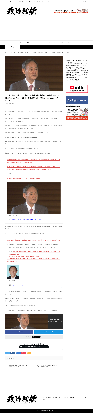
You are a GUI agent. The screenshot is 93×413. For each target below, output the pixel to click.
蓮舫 (67, 78)
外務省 (81, 65)
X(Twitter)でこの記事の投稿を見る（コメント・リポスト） (34, 346)
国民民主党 (70, 65)
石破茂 (86, 72)
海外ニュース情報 (53, 397)
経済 (78, 75)
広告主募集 (66, 397)
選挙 (73, 77)
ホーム (6, 1)
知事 (83, 72)
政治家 (69, 70)
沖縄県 (73, 72)
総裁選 (80, 75)
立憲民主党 (71, 74)
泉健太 (75, 72)
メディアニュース (23, 1)
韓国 (86, 77)
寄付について (46, 1)
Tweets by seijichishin (71, 105)
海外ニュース (32, 1)
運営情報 (72, 397)
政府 (82, 68)
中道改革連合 (70, 63)
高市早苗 (72, 80)
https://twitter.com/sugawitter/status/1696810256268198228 (27, 285)
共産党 (84, 63)
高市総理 (77, 80)
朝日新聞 (83, 70)
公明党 (80, 63)
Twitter (69, 60)
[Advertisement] (46, 29)
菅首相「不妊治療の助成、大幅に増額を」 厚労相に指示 (27, 219)
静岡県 (83, 77)
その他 (38, 1)
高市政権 (68, 80)
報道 (74, 65)
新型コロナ (77, 70)
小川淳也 (73, 68)
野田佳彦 (79, 77)
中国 (86, 60)
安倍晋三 (84, 65)
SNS (67, 60)
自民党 (84, 75)
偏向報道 (77, 63)
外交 (78, 65)
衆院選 (70, 77)
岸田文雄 (78, 68)
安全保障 (68, 68)
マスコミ (74, 60)
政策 (72, 70)
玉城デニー (79, 72)
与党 (12, 47)
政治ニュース (13, 1)
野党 (76, 78)
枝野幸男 (69, 72)
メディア (81, 60)
